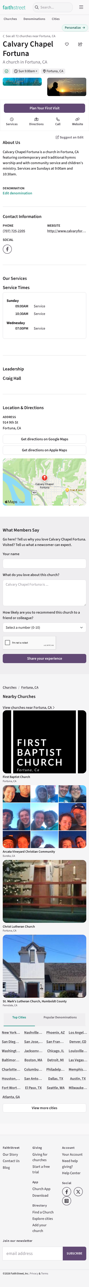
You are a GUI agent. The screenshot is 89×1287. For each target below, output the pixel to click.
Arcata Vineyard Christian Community (29, 851)
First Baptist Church (16, 777)
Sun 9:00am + (27, 71)
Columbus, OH (35, 1069)
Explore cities (42, 1218)
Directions (36, 124)
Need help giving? (70, 1163)
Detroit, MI (55, 1060)
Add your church (39, 1227)
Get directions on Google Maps (44, 439)
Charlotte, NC (12, 1069)
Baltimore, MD (13, 1060)
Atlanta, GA (11, 1097)
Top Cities (19, 1017)
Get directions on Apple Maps (44, 450)
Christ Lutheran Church (19, 926)
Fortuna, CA (55, 71)
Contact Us (11, 1160)
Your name (11, 554)
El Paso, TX (33, 1087)
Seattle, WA (56, 1087)
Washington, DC (14, 1050)
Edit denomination (17, 193)
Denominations (34, 19)
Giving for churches (39, 1157)
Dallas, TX (55, 1078)
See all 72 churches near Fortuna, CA (30, 36)
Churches (10, 19)
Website (77, 124)
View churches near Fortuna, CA (27, 707)
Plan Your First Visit (45, 108)
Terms (44, 1274)
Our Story (10, 1154)
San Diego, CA (12, 1041)
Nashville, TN (34, 1032)
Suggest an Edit (71, 137)
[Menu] (81, 7)
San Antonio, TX (36, 1078)
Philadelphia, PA (58, 1069)
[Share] (80, 44)
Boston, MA (33, 1060)
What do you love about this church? (31, 574)
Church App (41, 1188)
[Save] (66, 44)
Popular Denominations (60, 1017)
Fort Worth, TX (13, 1087)
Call (57, 124)
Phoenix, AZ (55, 1032)
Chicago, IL (55, 1050)
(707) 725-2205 (14, 231)
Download (40, 1195)
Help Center (71, 1173)
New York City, (13, 1032)
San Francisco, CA (59, 1041)
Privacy (34, 1274)
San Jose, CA (34, 1041)
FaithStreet (14, 7)
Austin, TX (78, 1078)
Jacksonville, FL (36, 1050)
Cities (56, 19)
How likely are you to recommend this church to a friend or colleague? (41, 615)
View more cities (44, 1108)
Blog (6, 1167)
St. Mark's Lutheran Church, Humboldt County (35, 1001)
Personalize (75, 27)
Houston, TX (11, 1078)
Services (12, 124)
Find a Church (43, 1212)
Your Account (72, 1154)
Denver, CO (77, 1041)
